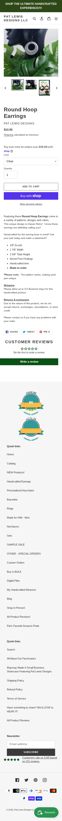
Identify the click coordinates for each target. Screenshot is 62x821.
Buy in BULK (14, 571)
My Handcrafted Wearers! (21, 589)
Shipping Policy (15, 680)
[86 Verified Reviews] (31, 442)
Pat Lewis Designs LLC (16, 18)
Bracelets (12, 499)
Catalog (11, 463)
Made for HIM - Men (18, 517)
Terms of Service (16, 698)
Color (6, 155)
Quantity (8, 168)
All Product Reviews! (18, 616)
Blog (9, 598)
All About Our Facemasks (21, 658)
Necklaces (13, 526)
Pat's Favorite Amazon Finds (23, 625)
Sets (9, 535)
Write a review (29, 361)
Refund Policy (15, 689)
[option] (17, 84)
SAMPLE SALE (16, 544)
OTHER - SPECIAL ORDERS (24, 553)
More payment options (31, 204)
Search (11, 649)
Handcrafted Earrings (19, 481)
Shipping (8, 134)
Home (10, 454)
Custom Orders (15, 562)
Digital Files (13, 580)
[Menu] (56, 18)
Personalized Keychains (20, 490)
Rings (10, 508)
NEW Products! (15, 472)
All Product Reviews (18, 720)
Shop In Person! (16, 607)
